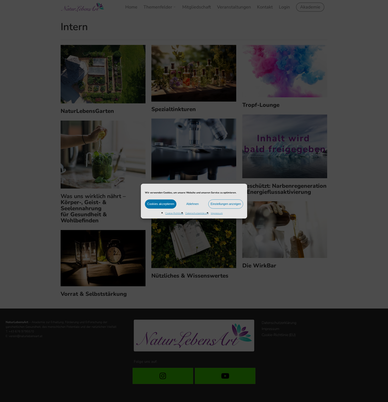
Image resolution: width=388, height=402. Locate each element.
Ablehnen (192, 204)
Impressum (217, 213)
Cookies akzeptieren (160, 204)
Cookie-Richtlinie (174, 213)
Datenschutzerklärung (197, 213)
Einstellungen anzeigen (226, 204)
